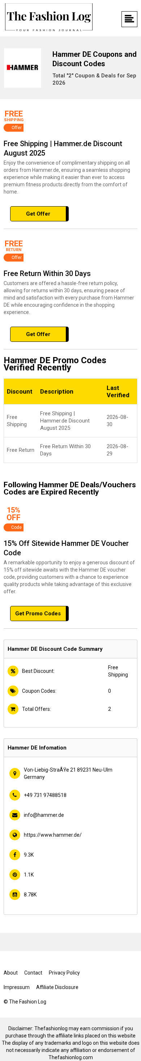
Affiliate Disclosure (57, 987)
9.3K (29, 855)
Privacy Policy (64, 973)
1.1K (29, 875)
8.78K (30, 894)
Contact (33, 973)
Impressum (17, 987)
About (11, 973)
